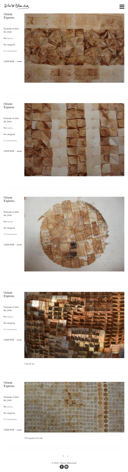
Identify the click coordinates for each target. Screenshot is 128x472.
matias (10, 38)
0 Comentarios (10, 51)
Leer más (9, 61)
